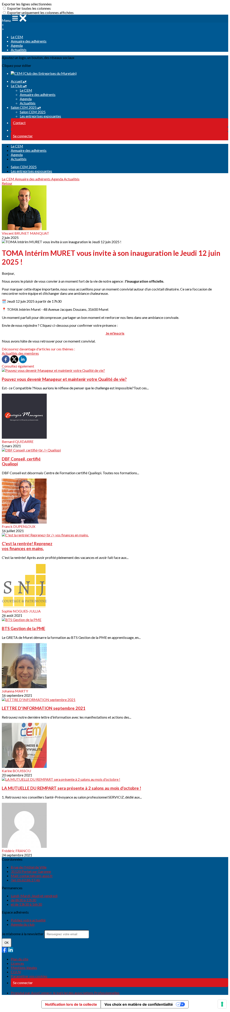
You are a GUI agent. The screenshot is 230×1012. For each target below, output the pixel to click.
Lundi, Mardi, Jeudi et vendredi (34, 896)
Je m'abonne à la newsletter (23, 934)
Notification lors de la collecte (71, 1004)
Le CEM (17, 37)
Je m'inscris (115, 333)
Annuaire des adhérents (28, 41)
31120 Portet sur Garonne (31, 871)
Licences (17, 963)
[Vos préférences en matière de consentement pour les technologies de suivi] (222, 1004)
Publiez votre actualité (28, 920)
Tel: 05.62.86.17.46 (25, 880)
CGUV (16, 972)
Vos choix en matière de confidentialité (138, 1004)
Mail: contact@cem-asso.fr (32, 876)
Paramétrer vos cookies (29, 976)
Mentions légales (24, 967)
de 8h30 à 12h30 (23, 900)
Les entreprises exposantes (40, 116)
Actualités (19, 50)
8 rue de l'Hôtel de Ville (28, 867)
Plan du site (19, 959)
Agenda (17, 45)
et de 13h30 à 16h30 (26, 904)
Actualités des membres (20, 353)
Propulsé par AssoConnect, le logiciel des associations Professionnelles (65, 993)
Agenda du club (23, 924)
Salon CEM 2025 (33, 112)
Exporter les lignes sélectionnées (27, 4)
